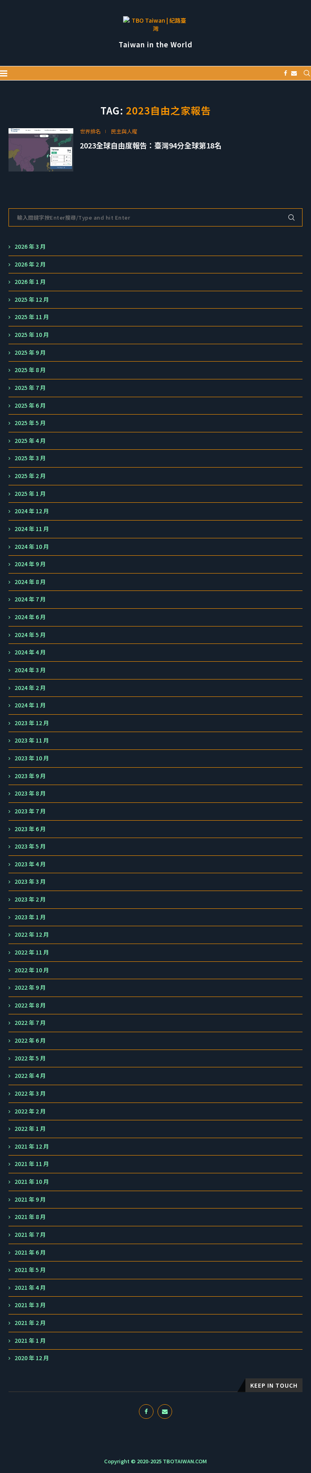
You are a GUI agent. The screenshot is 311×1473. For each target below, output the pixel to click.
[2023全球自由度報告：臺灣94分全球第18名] (41, 149)
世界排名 (90, 131)
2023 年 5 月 (30, 846)
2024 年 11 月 (32, 529)
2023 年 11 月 (32, 740)
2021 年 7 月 (30, 1234)
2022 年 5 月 (30, 1058)
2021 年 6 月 (30, 1252)
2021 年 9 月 (30, 1199)
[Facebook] (285, 73)
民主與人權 (124, 131)
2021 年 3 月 (30, 1305)
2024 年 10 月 (32, 546)
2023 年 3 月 (30, 881)
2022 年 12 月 (32, 934)
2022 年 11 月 (32, 952)
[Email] (294, 73)
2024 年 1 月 (30, 705)
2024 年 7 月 (30, 599)
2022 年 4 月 (30, 1075)
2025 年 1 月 (30, 493)
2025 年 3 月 (30, 458)
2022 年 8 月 (30, 1005)
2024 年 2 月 (30, 688)
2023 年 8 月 (30, 793)
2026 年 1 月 (30, 282)
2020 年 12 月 (32, 1358)
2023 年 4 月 (30, 864)
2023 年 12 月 (32, 723)
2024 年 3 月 (30, 670)
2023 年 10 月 (32, 758)
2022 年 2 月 (30, 1111)
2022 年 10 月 (32, 970)
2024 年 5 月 (30, 635)
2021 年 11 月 (32, 1164)
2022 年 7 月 (30, 1022)
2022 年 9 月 (30, 987)
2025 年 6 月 (30, 405)
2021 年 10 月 (32, 1181)
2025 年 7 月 (30, 388)
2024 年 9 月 (30, 564)
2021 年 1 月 (30, 1340)
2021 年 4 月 (30, 1287)
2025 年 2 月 (30, 476)
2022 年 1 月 (30, 1128)
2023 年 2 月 (30, 899)
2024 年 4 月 (30, 652)
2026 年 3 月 (30, 246)
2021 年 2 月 (30, 1323)
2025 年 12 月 (32, 299)
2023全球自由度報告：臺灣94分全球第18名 (151, 145)
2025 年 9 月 (30, 352)
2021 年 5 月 (30, 1270)
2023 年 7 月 (30, 811)
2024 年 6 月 (30, 617)
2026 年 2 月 (30, 264)
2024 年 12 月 (32, 511)
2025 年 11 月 (32, 317)
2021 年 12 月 (32, 1146)
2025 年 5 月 (30, 423)
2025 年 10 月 (32, 335)
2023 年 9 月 (30, 776)
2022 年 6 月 (30, 1040)
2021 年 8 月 (30, 1217)
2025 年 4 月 (30, 440)
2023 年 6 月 (30, 829)
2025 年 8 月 (30, 370)
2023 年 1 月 (30, 917)
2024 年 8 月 (30, 582)
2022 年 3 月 (30, 1093)
